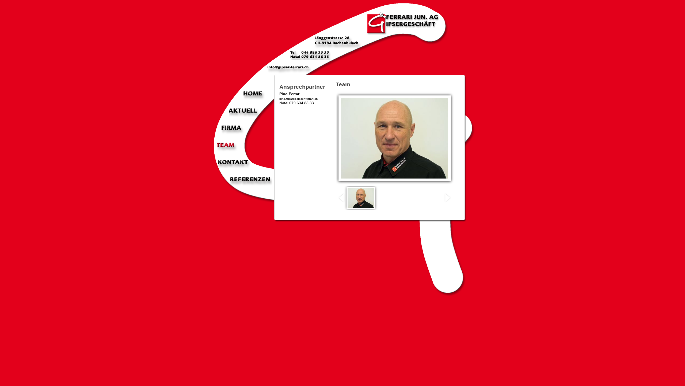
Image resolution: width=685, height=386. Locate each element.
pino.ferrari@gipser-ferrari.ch (298, 98)
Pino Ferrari (289, 94)
